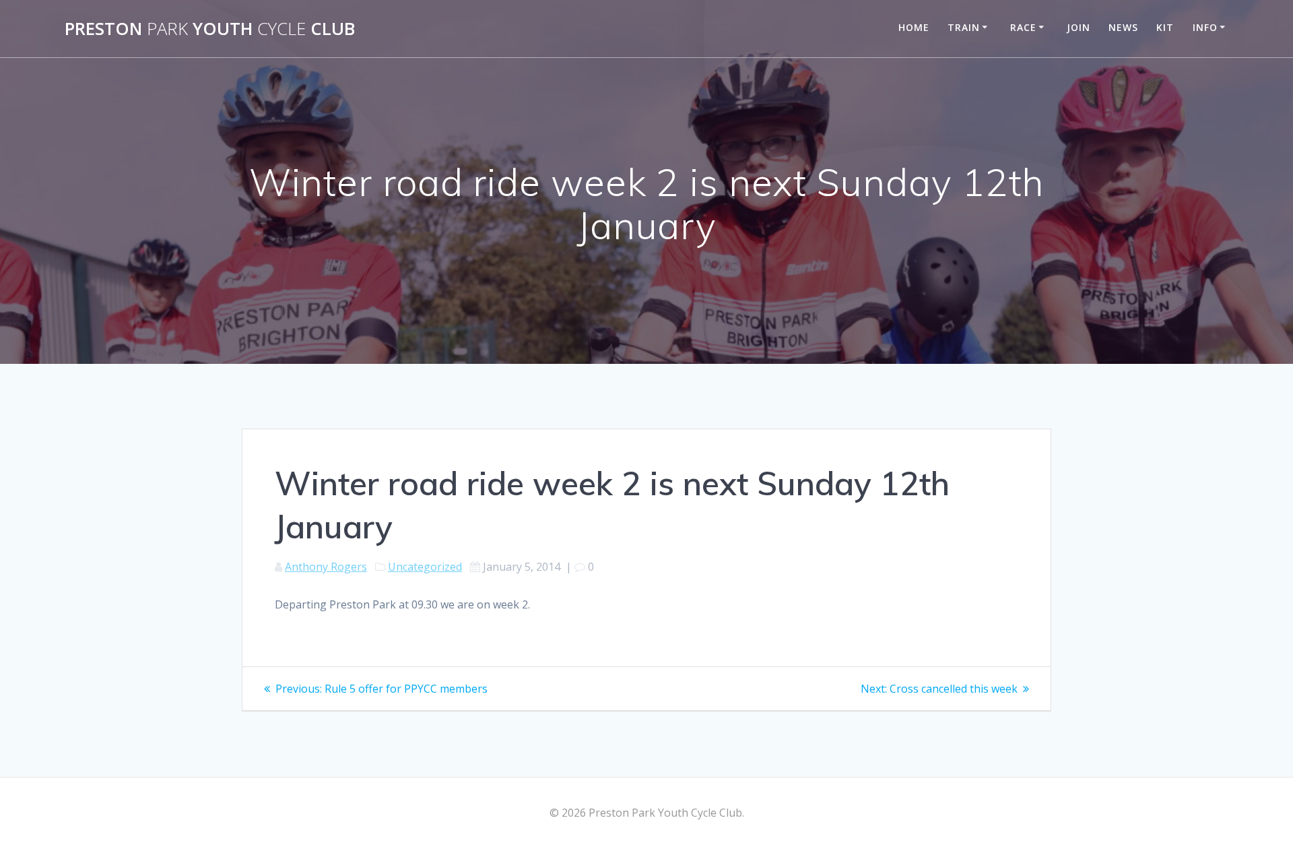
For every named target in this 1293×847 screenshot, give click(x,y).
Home (913, 27)
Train (964, 27)
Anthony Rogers (326, 566)
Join (1078, 27)
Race (1023, 27)
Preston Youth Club (210, 29)
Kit (1165, 27)
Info (1205, 27)
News (1123, 27)
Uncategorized (425, 566)
